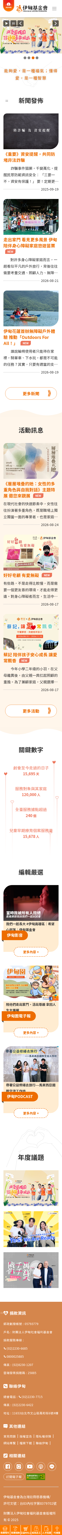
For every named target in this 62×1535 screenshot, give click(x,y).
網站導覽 (9, 1443)
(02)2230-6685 (17, 1348)
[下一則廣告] (56, 23)
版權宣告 (26, 1436)
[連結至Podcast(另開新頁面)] (41, 1467)
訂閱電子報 (14, 1477)
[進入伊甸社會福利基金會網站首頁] (32, 8)
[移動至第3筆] (33, 57)
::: (7, 100)
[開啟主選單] (54, 8)
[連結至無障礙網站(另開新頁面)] (35, 1476)
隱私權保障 (43, 1436)
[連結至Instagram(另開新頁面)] (18, 1467)
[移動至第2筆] (29, 57)
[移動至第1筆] (25, 57)
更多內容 (31, 951)
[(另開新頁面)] (31, 35)
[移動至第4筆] (37, 57)
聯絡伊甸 (42, 1443)
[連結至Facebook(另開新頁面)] (7, 1467)
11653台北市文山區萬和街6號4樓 (35, 1413)
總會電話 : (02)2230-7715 (23, 1397)
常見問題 (9, 1436)
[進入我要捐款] (9, 10)
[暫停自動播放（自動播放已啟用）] (13, 23)
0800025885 (15, 1356)
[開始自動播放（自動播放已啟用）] (6, 23)
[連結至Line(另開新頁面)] (52, 1467)
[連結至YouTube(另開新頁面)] (29, 1467)
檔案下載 (26, 1443)
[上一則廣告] (20, 23)
